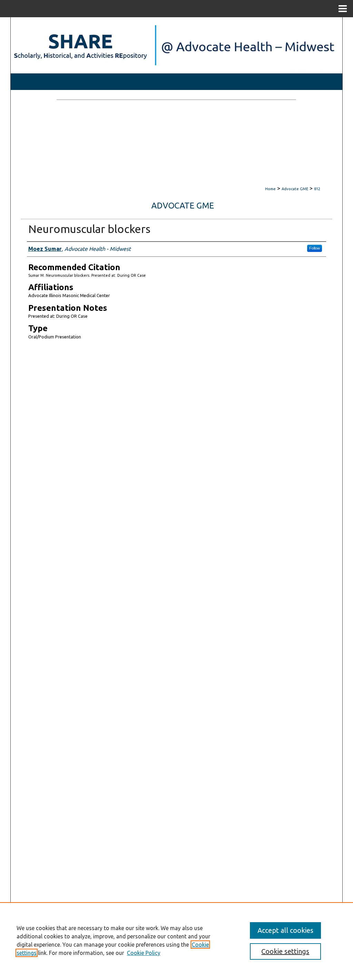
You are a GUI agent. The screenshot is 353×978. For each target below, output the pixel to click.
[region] (176, 940)
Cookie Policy (143, 953)
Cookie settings (285, 951)
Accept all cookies (285, 930)
